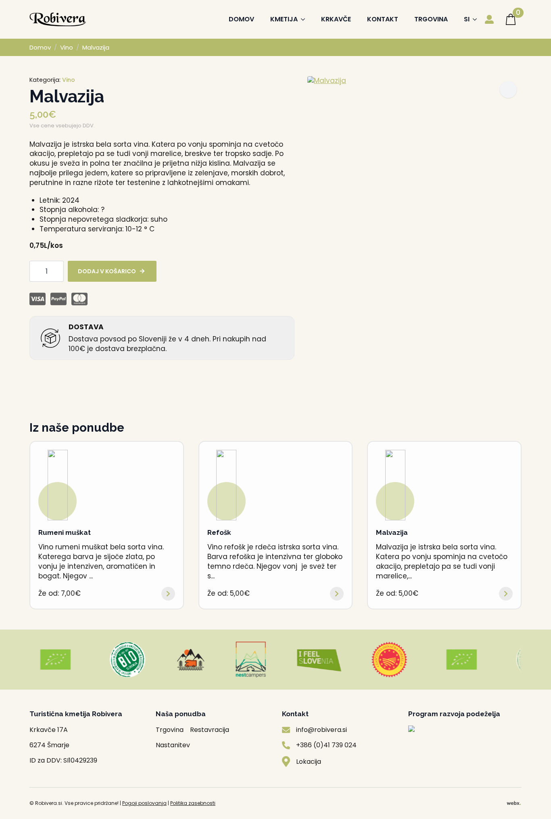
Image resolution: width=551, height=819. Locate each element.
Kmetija (284, 19)
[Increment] (57, 271)
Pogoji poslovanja (144, 803)
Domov (241, 19)
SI (467, 19)
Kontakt (382, 19)
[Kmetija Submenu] (305, 19)
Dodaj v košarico (107, 271)
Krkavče (336, 19)
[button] (508, 89)
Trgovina (431, 19)
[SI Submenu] (477, 19)
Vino (66, 47)
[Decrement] (35, 271)
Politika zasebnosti (192, 803)
